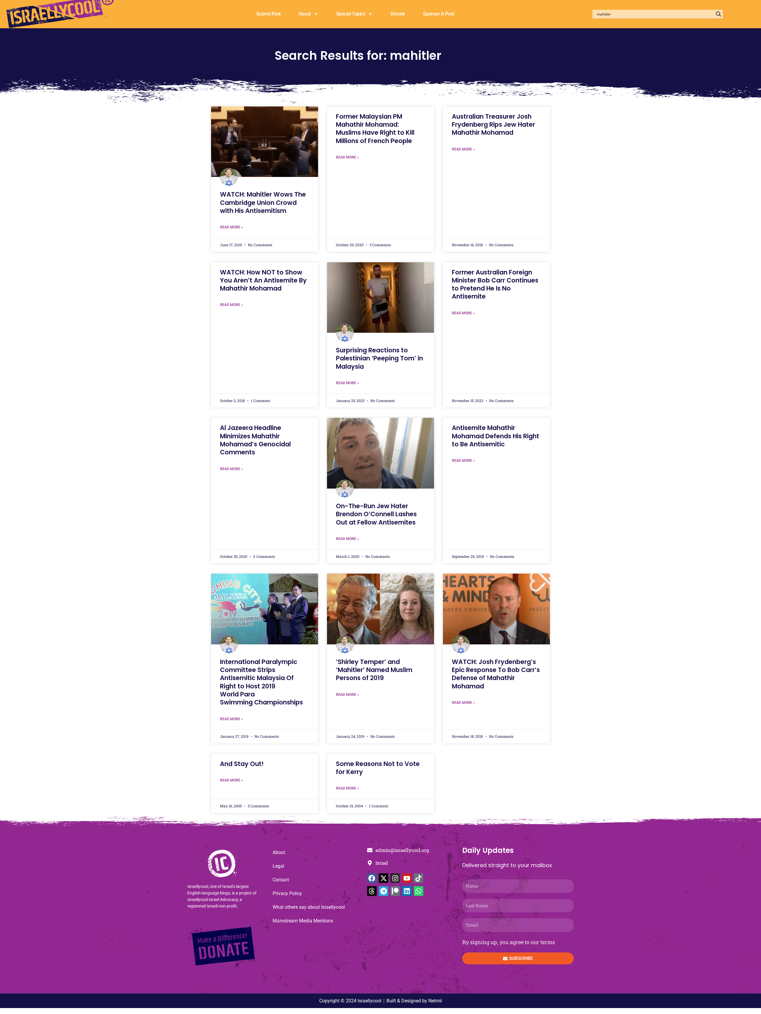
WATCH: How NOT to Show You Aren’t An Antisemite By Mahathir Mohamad (263, 280)
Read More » (231, 227)
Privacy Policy (287, 893)
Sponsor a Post (438, 14)
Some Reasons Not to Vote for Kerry (378, 767)
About (304, 14)
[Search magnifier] (718, 14)
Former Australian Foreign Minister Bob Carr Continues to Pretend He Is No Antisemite (495, 284)
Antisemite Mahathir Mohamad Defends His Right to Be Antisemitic (495, 435)
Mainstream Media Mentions (303, 921)
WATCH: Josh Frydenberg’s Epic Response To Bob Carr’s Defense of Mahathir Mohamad (496, 673)
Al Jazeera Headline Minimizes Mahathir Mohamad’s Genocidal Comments (255, 439)
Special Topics (350, 14)
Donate (398, 14)
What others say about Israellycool (309, 907)
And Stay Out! (242, 763)
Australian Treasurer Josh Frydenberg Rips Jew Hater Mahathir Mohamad (493, 124)
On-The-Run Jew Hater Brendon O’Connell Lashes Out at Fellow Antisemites (376, 514)
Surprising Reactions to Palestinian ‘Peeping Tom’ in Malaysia (379, 358)
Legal (278, 866)
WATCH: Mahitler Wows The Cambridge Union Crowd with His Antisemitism (263, 202)
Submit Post (268, 14)
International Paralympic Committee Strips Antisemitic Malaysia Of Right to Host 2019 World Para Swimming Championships (261, 682)
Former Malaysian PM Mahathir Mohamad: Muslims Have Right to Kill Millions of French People (375, 128)
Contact (281, 880)
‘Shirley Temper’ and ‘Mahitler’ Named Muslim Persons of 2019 (374, 669)
